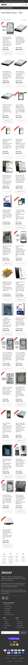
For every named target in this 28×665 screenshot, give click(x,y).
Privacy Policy (20, 621)
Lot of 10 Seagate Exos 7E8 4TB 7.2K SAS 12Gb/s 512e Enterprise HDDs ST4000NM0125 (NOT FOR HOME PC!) (20, 357)
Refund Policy (20, 623)
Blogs (5, 627)
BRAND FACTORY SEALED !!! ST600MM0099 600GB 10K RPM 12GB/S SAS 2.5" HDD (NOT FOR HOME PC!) (7, 250)
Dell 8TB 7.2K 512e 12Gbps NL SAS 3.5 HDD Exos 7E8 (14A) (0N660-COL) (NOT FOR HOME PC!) (20, 40)
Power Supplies (7, 612)
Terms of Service (20, 627)
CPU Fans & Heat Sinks (9, 614)
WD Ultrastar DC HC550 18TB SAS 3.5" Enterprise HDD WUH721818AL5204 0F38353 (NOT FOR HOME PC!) (7, 180)
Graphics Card (7, 604)
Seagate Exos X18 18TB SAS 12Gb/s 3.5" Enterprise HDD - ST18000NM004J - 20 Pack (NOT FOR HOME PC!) (7, 286)
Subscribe (23, 632)
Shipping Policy (20, 625)
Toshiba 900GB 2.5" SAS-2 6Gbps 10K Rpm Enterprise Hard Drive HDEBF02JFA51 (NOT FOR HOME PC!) (20, 215)
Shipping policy (22, 658)
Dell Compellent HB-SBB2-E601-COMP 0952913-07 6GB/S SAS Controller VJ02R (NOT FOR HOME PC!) (7, 534)
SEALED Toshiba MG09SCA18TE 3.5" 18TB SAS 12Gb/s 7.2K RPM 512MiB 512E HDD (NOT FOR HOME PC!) (7, 214)
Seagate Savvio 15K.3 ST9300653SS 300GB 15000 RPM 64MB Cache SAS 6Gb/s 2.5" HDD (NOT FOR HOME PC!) (20, 251)
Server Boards (7, 610)
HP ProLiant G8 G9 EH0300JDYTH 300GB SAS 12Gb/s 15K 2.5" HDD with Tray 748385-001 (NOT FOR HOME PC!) (7, 41)
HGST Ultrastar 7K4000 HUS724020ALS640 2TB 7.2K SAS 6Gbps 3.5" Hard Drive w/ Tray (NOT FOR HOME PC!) (7, 428)
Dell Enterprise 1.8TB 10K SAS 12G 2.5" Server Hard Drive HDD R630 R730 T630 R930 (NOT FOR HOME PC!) (7, 499)
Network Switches (8, 606)
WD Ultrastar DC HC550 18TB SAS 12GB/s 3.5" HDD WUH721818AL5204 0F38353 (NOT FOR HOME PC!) (20, 179)
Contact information (18, 660)
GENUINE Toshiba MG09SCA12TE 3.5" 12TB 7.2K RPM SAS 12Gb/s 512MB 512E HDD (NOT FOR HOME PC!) (20, 322)
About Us (6, 621)
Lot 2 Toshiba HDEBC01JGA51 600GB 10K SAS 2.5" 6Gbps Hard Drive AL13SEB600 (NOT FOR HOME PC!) (20, 109)
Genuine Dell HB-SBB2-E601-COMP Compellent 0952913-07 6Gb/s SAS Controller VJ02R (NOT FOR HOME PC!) (20, 427)
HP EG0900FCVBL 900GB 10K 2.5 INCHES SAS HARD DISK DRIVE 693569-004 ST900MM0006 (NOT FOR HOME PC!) (20, 392)
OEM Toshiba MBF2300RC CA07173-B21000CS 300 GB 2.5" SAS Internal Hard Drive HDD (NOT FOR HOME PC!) (20, 144)
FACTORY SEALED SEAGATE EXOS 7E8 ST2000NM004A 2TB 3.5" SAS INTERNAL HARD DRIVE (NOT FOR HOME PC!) (7, 464)
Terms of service (10, 660)
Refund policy (14, 658)
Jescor (6, 572)
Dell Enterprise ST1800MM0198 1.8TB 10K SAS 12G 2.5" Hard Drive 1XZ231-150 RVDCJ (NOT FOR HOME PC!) (20, 499)
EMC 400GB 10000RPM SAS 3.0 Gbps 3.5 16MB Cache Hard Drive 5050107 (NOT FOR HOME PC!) (20, 462)
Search (5, 619)
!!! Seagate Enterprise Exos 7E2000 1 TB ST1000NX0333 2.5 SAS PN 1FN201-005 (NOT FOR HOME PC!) (7, 322)
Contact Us (6, 623)
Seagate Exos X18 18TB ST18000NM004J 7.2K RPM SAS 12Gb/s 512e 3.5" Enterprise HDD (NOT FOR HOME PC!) (20, 287)
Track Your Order (7, 625)
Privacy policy (7, 658)
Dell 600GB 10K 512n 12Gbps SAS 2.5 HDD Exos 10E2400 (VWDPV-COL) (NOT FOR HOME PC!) (7, 75)
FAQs (18, 619)
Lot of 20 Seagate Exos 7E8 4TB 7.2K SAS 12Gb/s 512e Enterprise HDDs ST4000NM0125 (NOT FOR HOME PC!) (7, 357)
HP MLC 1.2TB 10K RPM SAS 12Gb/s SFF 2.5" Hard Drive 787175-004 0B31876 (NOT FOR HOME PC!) (7, 390)
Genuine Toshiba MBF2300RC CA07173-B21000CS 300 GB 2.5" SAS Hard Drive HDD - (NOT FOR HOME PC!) (7, 144)
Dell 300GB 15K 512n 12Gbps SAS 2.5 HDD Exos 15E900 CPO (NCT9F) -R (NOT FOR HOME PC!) (20, 75)
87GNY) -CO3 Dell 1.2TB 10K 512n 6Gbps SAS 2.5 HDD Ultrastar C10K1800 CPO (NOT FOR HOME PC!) (7, 109)
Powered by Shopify (17, 655)
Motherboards (7, 608)
